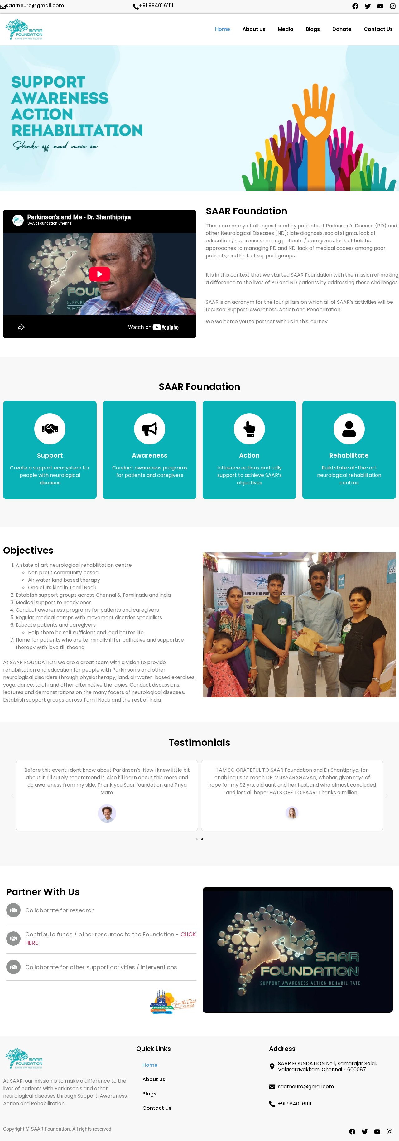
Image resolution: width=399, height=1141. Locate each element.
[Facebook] (355, 6)
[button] (12, 796)
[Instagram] (393, 6)
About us (254, 29)
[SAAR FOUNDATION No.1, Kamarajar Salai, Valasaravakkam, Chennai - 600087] (272, 1066)
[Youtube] (380, 6)
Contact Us (378, 29)
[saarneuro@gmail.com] (3, 7)
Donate (341, 29)
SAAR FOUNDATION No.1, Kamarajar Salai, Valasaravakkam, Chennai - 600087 (327, 1066)
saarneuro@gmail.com (35, 5)
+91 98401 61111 (156, 5)
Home (222, 29)
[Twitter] (368, 6)
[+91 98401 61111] (136, 7)
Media (285, 29)
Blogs (313, 29)
